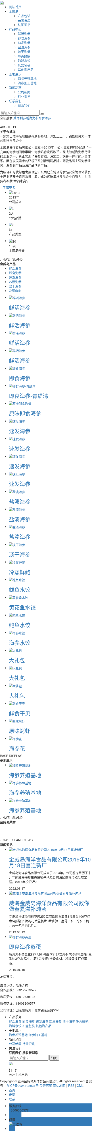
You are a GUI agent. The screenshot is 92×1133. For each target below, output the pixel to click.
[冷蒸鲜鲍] (17, 561)
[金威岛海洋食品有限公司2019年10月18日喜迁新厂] (46, 849)
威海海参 (32, 118)
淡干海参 (24, 51)
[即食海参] (17, 368)
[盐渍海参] (17, 491)
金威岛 (13, 11)
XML (80, 1085)
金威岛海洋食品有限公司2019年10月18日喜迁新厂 (50, 862)
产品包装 (24, 15)
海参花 (17, 748)
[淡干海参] (17, 544)
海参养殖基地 (27, 78)
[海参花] (15, 738)
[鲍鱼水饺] (17, 615)
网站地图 (59, 1085)
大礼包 (17, 660)
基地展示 (15, 74)
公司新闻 (24, 92)
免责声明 (46, 1085)
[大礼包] (15, 650)
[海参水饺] (17, 632)
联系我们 (15, 101)
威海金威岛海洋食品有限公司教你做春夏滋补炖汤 (49, 906)
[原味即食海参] (20, 403)
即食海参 (24, 38)
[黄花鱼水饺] (18, 597)
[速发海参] (17, 421)
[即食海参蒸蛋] (20, 936)
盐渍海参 (24, 47)
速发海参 (24, 42)
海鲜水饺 (24, 60)
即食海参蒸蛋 (25, 946)
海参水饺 (19, 642)
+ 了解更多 (7, 187)
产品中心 (15, 29)
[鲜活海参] (17, 297)
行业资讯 (24, 96)
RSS (71, 1085)
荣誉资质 (24, 20)
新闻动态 (15, 87)
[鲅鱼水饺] (17, 579)
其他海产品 (25, 69)
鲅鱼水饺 (19, 589)
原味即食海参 (25, 413)
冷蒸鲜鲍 (24, 56)
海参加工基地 (27, 83)
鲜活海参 (24, 33)
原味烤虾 (19, 730)
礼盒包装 (24, 65)
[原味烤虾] (17, 720)
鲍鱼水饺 (19, 625)
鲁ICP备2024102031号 (22, 1085)
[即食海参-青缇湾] (22, 385)
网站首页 (15, 6)
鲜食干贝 (19, 713)
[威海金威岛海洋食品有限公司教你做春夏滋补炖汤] (45, 893)
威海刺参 (19, 118)
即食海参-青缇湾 (28, 395)
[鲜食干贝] (17, 703)
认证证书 (24, 24)
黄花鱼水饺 (22, 607)
